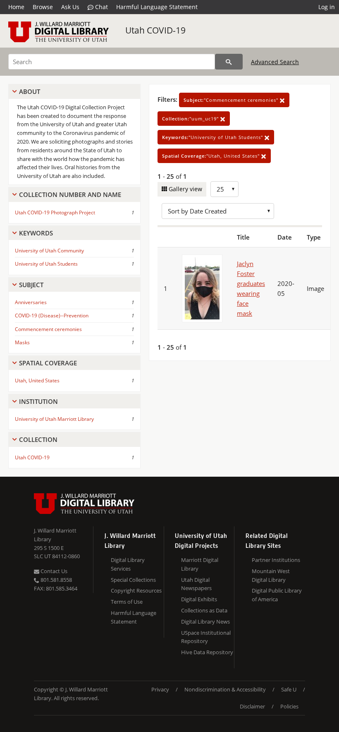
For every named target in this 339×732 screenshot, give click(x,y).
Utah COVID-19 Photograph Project (55, 212)
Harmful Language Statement (157, 7)
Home (16, 7)
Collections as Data (204, 610)
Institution (38, 401)
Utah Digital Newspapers (196, 584)
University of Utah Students (46, 263)
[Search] (229, 62)
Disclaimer (252, 706)
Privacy (160, 689)
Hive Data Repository (207, 652)
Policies (289, 706)
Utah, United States (37, 380)
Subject (31, 285)
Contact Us (53, 571)
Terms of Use (127, 601)
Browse (43, 7)
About (29, 91)
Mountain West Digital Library (271, 575)
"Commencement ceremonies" (232, 100)
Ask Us (70, 7)
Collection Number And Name (70, 194)
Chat (100, 7)
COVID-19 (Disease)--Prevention (51, 315)
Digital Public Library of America (277, 595)
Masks (22, 342)
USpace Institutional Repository (206, 637)
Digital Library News (205, 621)
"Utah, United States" (211, 156)
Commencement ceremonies (48, 329)
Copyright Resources (136, 590)
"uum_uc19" (191, 118)
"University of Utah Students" (213, 137)
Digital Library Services (128, 564)
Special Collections (133, 579)
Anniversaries (31, 302)
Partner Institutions (276, 560)
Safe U (288, 689)
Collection (38, 439)
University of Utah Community (49, 250)
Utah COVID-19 (155, 30)
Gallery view (184, 189)
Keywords (36, 233)
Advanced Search (275, 62)
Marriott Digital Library (199, 564)
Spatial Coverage (48, 363)
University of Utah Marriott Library (54, 418)
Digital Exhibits (199, 599)
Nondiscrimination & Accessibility (225, 689)
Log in (326, 7)
